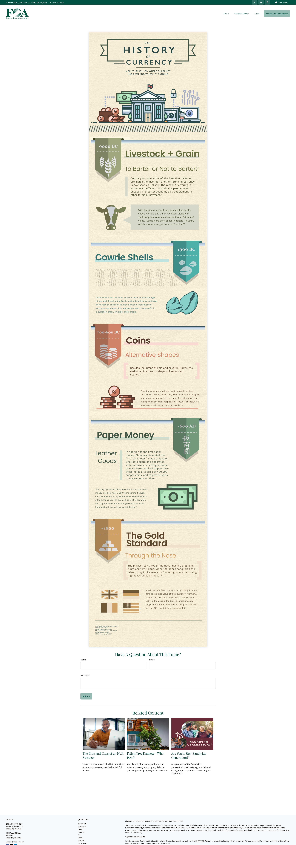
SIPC (202, 841)
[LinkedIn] (261, 2)
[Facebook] (267, 2)
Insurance (81, 832)
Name (83, 659)
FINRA (197, 841)
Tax (79, 835)
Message (84, 675)
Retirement (82, 824)
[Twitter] (254, 2)
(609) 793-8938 (15, 829)
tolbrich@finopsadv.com (15, 842)
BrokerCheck (178, 821)
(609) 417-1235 (17, 826)
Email (152, 659)
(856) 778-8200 (58, 2)
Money (80, 838)
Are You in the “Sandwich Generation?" (188, 755)
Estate (80, 829)
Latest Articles (83, 843)
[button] (226, 13)
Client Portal (282, 2)
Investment (82, 826)
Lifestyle (81, 840)
